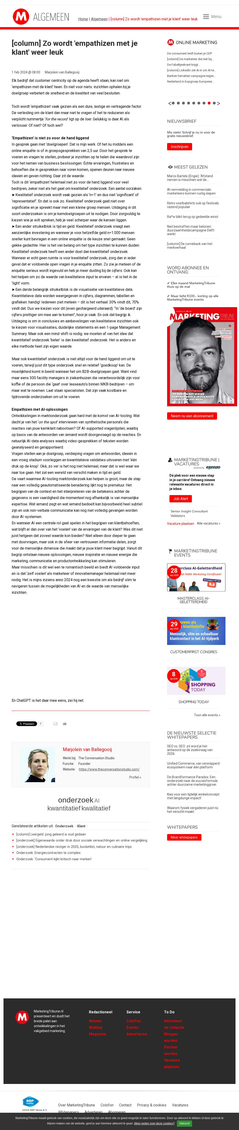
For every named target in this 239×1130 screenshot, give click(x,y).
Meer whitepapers (184, 837)
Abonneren (117, 1112)
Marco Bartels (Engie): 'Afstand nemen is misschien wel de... (190, 178)
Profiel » (135, 777)
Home (83, 19)
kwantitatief (64, 808)
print (65, 725)
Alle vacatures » (208, 523)
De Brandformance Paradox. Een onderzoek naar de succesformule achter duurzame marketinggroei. (192, 780)
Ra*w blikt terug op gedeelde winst (192, 217)
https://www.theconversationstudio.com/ (109, 769)
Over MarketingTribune (76, 1105)
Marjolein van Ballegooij (62, 72)
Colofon (134, 1021)
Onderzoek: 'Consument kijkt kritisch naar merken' (54, 859)
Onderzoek (64, 826)
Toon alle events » (207, 715)
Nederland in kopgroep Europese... (167, 81)
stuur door (55, 725)
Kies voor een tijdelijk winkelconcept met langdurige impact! (193, 796)
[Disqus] (81, 939)
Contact (125, 1105)
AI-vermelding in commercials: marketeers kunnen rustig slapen (191, 191)
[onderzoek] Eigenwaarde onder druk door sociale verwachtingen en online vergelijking (81, 840)
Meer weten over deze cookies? (154, 1123)
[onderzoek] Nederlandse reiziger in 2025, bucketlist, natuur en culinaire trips (74, 847)
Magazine (97, 1034)
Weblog (95, 1027)
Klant (81, 826)
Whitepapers (68, 1112)
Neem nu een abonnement (192, 416)
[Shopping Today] (193, 681)
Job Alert (180, 499)
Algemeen (99, 19)
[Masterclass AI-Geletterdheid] (193, 577)
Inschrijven (179, 146)
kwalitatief (95, 808)
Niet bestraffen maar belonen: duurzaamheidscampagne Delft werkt (190, 230)
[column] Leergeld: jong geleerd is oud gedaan (51, 834)
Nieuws (95, 1021)
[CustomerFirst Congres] (193, 631)
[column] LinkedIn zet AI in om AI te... (168, 70)
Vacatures (180, 1105)
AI (97, 800)
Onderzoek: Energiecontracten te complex (48, 853)
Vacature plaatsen (180, 523)
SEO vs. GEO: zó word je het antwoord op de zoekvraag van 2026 (190, 750)
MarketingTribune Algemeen (30, 16)
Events (133, 1027)
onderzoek (75, 800)
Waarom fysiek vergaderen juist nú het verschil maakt (192, 809)
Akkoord (184, 1123)
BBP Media (31, 1102)
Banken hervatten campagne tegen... (168, 76)
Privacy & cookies (151, 1105)
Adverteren (137, 1034)
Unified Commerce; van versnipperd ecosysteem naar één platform (193, 765)
